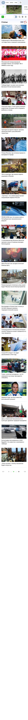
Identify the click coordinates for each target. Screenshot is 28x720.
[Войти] (22, 17)
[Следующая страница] (25, 471)
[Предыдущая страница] (3, 471)
